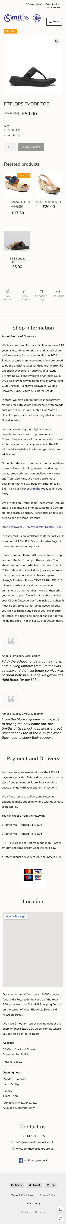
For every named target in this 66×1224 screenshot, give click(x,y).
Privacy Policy (47, 1195)
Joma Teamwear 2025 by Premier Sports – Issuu (32, 527)
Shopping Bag (41, 297)
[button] (56, 41)
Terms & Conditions (22, 1195)
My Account (8, 297)
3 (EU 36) (14, 130)
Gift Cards (58, 296)
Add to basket (31, 147)
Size (6, 126)
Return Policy (33, 1203)
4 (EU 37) (14, 135)
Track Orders (25, 297)
